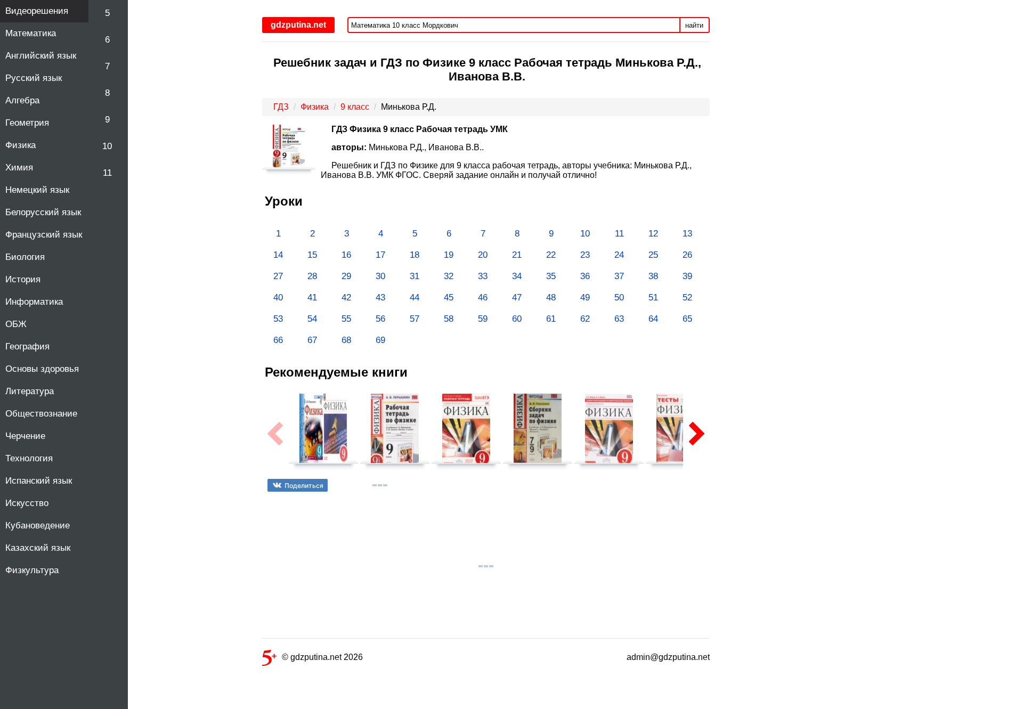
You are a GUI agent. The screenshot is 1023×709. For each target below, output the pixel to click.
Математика (30, 33)
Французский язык (43, 235)
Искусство (26, 503)
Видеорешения (36, 11)
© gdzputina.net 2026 (322, 657)
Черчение (25, 436)
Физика (20, 145)
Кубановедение (37, 525)
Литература (29, 391)
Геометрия (27, 123)
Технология (29, 458)
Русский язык (33, 78)
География (27, 346)
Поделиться (304, 486)
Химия (19, 167)
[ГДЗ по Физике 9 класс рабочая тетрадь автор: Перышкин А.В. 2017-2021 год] (394, 433)
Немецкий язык (37, 190)
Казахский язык (37, 548)
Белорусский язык (43, 212)
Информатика (34, 302)
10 (107, 146)
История (22, 279)
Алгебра (22, 100)
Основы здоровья (42, 369)
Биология (25, 257)
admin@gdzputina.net (668, 657)
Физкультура (32, 570)
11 (107, 173)
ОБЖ (16, 324)
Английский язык (40, 56)
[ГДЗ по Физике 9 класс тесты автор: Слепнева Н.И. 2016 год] (680, 433)
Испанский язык (38, 481)
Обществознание (41, 414)
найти (694, 25)
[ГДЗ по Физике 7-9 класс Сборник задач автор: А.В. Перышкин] (537, 433)
